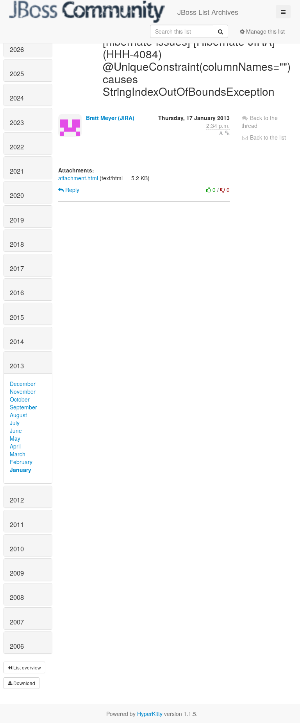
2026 (17, 49)
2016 (17, 292)
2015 (17, 317)
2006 (17, 646)
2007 (17, 621)
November (23, 391)
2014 (17, 341)
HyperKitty (149, 714)
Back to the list (267, 137)
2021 (17, 171)
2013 (17, 365)
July (15, 423)
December (23, 384)
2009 (17, 573)
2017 (17, 268)
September (23, 407)
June (16, 430)
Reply (71, 190)
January (20, 470)
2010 (17, 548)
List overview (26, 667)
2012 (17, 499)
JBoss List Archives (207, 12)
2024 (17, 97)
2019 (17, 219)
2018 (17, 244)
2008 (17, 597)
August (18, 415)
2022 (17, 146)
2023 (17, 122)
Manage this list (265, 31)
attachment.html (78, 178)
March (17, 454)
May (15, 438)
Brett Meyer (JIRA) (110, 118)
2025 (17, 73)
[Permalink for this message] (227, 132)
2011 (17, 524)
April (15, 446)
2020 (17, 195)
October (20, 399)
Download (23, 683)
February (21, 462)
